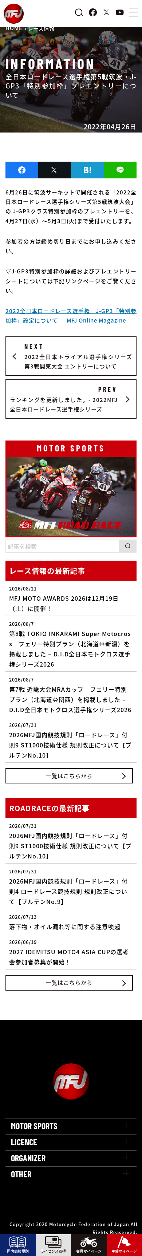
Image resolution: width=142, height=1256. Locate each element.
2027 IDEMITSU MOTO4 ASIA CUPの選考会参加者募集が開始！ (69, 952)
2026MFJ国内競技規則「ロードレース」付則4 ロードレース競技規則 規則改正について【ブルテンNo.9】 (68, 887)
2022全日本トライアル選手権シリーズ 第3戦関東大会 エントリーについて (78, 356)
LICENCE (24, 1142)
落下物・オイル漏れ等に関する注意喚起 (65, 922)
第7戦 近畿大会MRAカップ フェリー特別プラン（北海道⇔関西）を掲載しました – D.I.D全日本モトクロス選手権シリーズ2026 (70, 695)
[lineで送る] (120, 170)
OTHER (21, 1174)
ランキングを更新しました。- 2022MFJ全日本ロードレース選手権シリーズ (64, 399)
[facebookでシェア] (21, 170)
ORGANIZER (28, 1158)
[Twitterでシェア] (54, 170)
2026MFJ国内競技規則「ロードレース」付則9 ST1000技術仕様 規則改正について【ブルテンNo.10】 (70, 740)
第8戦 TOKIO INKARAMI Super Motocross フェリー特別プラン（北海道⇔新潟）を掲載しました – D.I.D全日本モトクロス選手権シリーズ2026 (70, 644)
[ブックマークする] (87, 170)
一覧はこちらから (69, 775)
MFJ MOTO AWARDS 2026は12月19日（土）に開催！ (64, 599)
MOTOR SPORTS (34, 1126)
